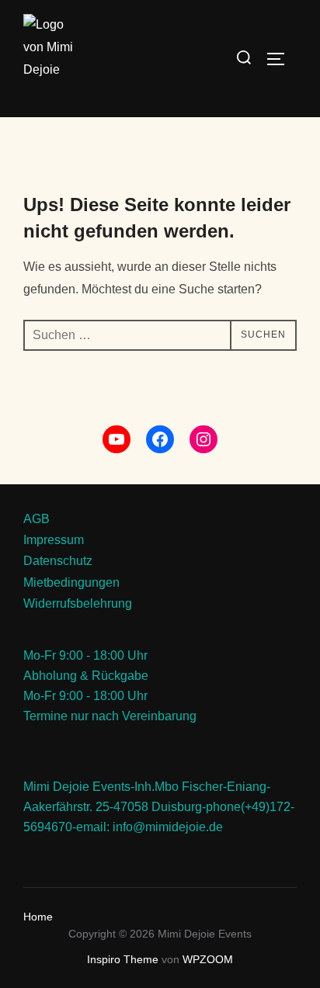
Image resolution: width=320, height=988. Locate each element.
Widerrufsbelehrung (77, 603)
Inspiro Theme (122, 959)
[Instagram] (203, 439)
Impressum (53, 539)
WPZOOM (208, 959)
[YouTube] (116, 439)
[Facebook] (160, 439)
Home (38, 916)
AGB (36, 518)
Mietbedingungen (71, 582)
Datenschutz (57, 560)
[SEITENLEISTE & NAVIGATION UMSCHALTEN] (281, 59)
